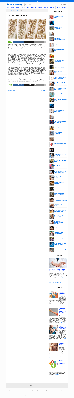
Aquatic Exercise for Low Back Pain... (60, 94)
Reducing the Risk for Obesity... (58, 55)
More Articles (58, 380)
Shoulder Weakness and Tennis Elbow (62, 327)
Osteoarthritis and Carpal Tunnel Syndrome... (59, 105)
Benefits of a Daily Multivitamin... (58, 72)
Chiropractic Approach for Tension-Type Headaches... (59, 227)
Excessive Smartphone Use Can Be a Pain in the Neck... (59, 188)
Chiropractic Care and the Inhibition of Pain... (59, 44)
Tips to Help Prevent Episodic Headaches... (60, 127)
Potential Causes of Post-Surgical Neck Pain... (59, 216)
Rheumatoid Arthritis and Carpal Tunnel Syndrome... (59, 194)
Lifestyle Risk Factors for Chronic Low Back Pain (62, 293)
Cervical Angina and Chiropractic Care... (58, 133)
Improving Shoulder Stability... (60, 249)
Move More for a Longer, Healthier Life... (59, 238)
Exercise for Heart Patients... (60, 149)
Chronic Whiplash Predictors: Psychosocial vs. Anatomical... (60, 199)
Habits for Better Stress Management (62, 362)
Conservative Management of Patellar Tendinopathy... (60, 172)
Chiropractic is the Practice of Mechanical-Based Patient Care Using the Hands (57, 271)
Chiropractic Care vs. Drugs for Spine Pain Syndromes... (58, 222)
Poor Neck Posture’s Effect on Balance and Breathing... (60, 78)
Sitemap (31, 385)
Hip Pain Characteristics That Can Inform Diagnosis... (60, 244)
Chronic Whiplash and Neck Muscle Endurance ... (60, 211)
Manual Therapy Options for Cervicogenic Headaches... (59, 83)
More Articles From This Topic (55, 282)
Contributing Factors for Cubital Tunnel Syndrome (62, 310)
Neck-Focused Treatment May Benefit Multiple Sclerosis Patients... (60, 177)
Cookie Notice (41, 385)
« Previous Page (11, 90)
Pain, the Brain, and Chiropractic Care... (58, 28)
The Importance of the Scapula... (58, 17)
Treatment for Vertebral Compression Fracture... (59, 233)
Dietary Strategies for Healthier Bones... (60, 100)
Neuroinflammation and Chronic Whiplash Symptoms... (60, 116)
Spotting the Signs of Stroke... (60, 143)
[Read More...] (53, 304)
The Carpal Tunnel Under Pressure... (59, 33)
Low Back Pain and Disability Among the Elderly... (60, 155)
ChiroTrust (14, 4)
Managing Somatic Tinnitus (61, 345)
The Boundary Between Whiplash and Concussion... (60, 22)
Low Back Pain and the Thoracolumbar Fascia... (59, 66)
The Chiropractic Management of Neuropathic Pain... (60, 122)
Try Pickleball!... (57, 165)
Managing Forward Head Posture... (59, 50)
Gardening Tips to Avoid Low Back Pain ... (60, 161)
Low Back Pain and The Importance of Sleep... (59, 138)
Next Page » (43, 90)
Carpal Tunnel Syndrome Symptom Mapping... (59, 111)
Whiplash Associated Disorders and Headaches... (59, 39)
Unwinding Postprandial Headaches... (59, 183)
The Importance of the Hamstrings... (58, 205)
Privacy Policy (36, 385)
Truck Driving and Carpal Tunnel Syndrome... (59, 61)
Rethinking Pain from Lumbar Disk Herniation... (60, 89)
